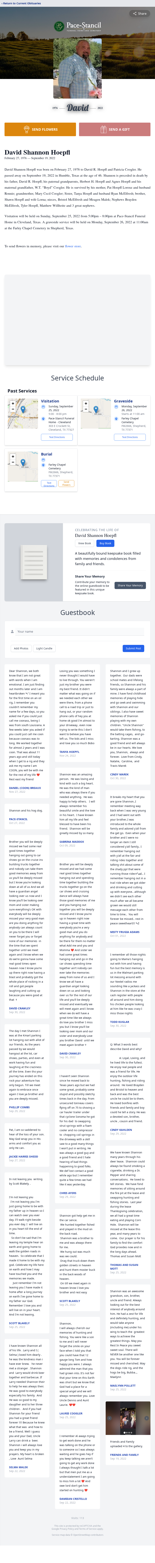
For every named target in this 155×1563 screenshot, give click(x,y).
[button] (23, 410)
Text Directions (57, 437)
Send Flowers (66, 483)
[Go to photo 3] (129, 1432)
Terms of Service (88, 1528)
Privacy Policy (67, 1528)
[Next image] (146, 1418)
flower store (73, 246)
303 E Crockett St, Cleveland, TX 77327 (61, 427)
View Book (84, 543)
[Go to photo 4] (131, 1432)
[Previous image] (109, 1418)
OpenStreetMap (81, 1534)
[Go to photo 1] (125, 1433)
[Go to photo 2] (127, 1432)
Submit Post (133, 648)
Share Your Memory (130, 585)
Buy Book (105, 543)
